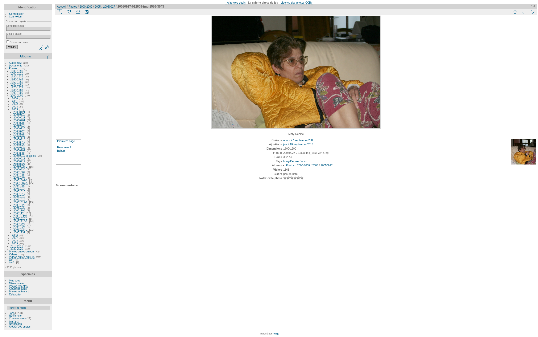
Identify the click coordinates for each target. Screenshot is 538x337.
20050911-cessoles (24, 155)
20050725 (19, 128)
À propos (14, 321)
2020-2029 (17, 248)
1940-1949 (17, 79)
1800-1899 (17, 71)
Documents (15, 65)
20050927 (19, 164)
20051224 (19, 227)
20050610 (19, 114)
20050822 (19, 147)
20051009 (19, 185)
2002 (15, 103)
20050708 (19, 123)
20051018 (19, 196)
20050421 (19, 112)
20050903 (19, 153)
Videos (13, 254)
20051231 (19, 232)
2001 (15, 101)
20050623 (19, 117)
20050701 (19, 120)
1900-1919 (17, 73)
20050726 (19, 131)
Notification (15, 323)
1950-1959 (17, 82)
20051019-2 (20, 202)
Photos (13, 68)
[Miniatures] (514, 12)
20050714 (19, 125)
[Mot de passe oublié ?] (46, 48)
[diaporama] (69, 12)
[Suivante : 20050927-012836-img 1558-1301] (532, 12)
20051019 (19, 199)
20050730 (19, 134)
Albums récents (18, 288)
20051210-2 (20, 221)
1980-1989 (17, 90)
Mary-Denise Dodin (294, 161)
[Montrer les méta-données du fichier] (78, 12)
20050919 (19, 161)
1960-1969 (17, 84)
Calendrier (15, 294)
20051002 (19, 172)
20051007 (19, 177)
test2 (12, 262)
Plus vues (14, 280)
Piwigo (276, 333)
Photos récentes (18, 286)
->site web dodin (235, 2)
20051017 (19, 194)
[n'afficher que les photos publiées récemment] (48, 56)
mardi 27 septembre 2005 (298, 140)
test (11, 259)
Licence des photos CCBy (297, 2)
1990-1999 (17, 93)
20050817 (19, 142)
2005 (15, 109)
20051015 (19, 191)
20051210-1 (20, 218)
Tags (12, 313)
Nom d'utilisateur (15, 25)
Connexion (15, 16)
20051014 (19, 188)
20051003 (19, 175)
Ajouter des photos (19, 326)
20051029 (19, 205)
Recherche (15, 315)
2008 (15, 240)
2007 (15, 237)
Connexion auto (18, 42)
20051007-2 (20, 180)
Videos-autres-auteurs (21, 257)
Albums (25, 56)
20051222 (19, 224)
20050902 (19, 150)
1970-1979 (17, 87)
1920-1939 (17, 76)
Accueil (61, 6)
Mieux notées (16, 283)
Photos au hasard (19, 291)
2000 (15, 98)
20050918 (19, 158)
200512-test (20, 216)
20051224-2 (20, 229)
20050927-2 (20, 166)
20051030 (19, 207)
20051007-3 (20, 183)
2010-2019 (17, 246)
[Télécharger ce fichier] (86, 12)
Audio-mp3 (15, 62)
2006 (15, 235)
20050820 (19, 144)
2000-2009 (17, 95)
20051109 (19, 210)
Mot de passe (14, 33)
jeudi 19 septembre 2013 (298, 144)
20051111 (19, 213)
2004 (15, 106)
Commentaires (17, 318)
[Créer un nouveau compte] (41, 48)
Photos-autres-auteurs (21, 251)
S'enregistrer (16, 13)
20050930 (19, 169)
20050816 (19, 139)
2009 (15, 243)
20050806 (19, 136)
